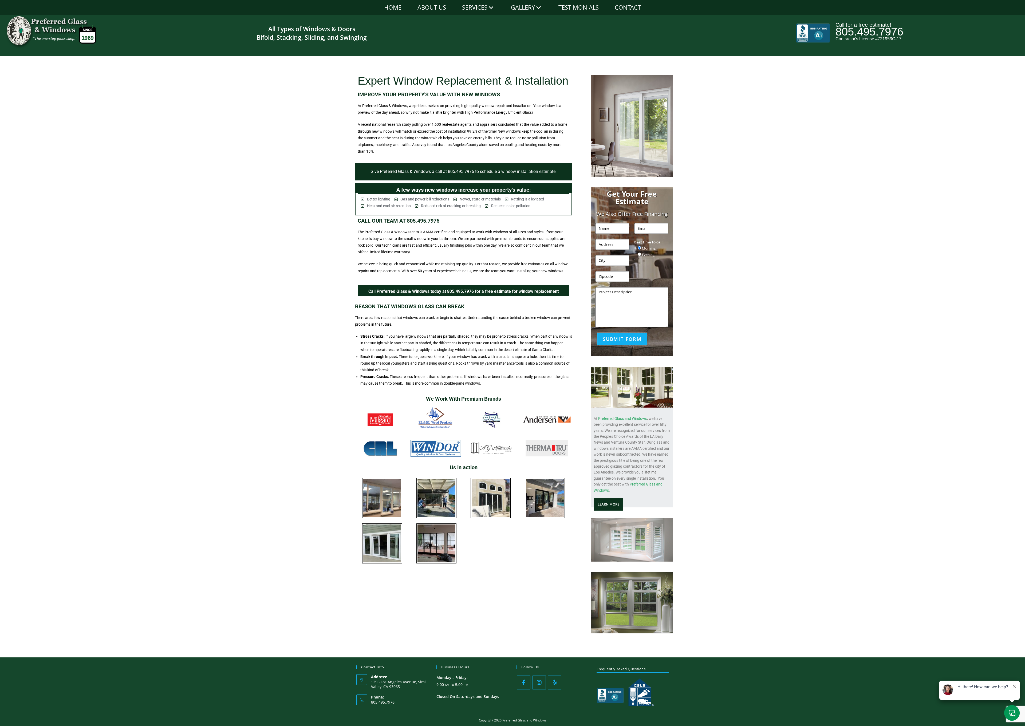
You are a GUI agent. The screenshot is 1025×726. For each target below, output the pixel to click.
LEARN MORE (608, 504)
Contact (628, 7)
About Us (431, 7)
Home (392, 7)
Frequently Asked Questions (621, 668)
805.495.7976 (869, 31)
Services (474, 7)
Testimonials (578, 7)
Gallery (523, 7)
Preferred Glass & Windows (384, 106)
